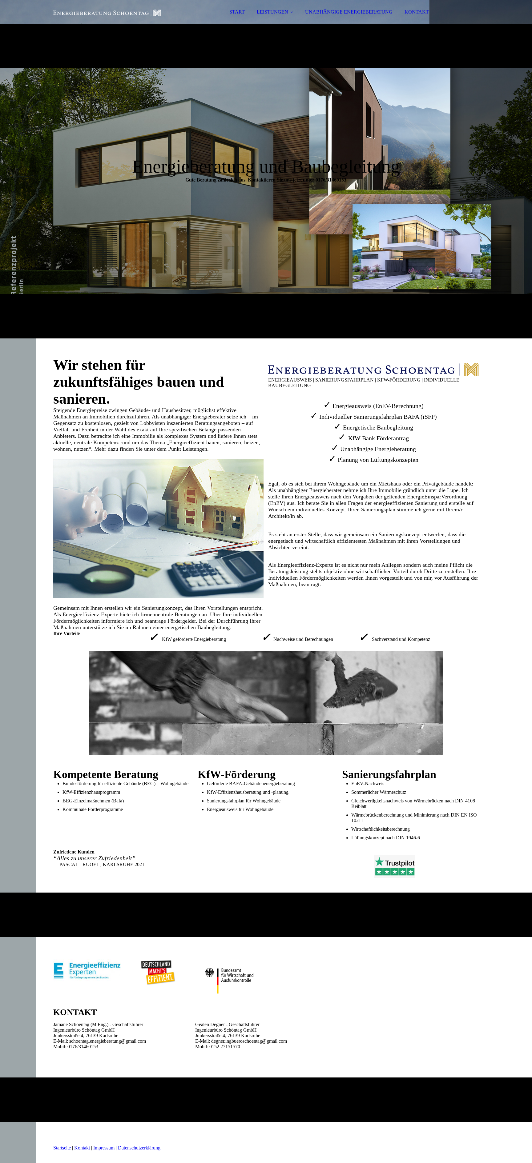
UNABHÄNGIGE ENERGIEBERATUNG (349, 11)
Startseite (62, 1147)
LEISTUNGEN (272, 11)
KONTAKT (417, 11)
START (237, 11)
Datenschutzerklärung (139, 1147)
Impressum (104, 1147)
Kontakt (82, 1147)
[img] (107, 21)
